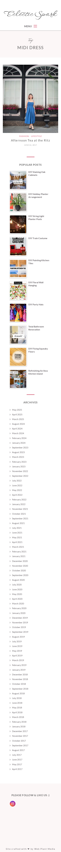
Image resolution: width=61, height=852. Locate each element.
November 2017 (20, 735)
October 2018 (19, 683)
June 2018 (17, 702)
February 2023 (19, 461)
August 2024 (18, 423)
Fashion (24, 136)
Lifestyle (36, 136)
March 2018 (18, 717)
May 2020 (17, 594)
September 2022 (20, 475)
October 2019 (19, 627)
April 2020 (17, 598)
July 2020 (17, 584)
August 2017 (18, 750)
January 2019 (18, 669)
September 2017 (20, 745)
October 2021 (19, 513)
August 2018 (18, 693)
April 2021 (17, 542)
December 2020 (20, 561)
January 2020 (18, 613)
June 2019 (17, 646)
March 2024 (18, 433)
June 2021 (17, 532)
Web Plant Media (44, 849)
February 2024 (19, 438)
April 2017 (17, 769)
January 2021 (18, 556)
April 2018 (17, 712)
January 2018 (18, 726)
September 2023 (20, 447)
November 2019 (20, 622)
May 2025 (17, 409)
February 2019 (19, 665)
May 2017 (17, 764)
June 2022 (17, 485)
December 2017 (20, 731)
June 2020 (17, 589)
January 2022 (18, 504)
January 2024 (18, 442)
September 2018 (20, 688)
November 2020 (20, 565)
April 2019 (17, 655)
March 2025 (18, 419)
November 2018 (20, 679)
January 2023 (18, 466)
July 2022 (17, 480)
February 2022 (19, 499)
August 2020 (18, 579)
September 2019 (20, 631)
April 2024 (17, 428)
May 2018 (17, 707)
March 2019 (18, 660)
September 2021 (20, 518)
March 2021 (18, 546)
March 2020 (18, 603)
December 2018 (20, 674)
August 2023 (18, 452)
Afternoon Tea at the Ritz (30, 140)
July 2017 (17, 754)
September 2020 (20, 575)
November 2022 (20, 471)
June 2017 (17, 759)
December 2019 (20, 617)
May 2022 (17, 490)
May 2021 (17, 537)
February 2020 (19, 608)
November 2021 (20, 508)
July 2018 (17, 698)
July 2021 (17, 527)
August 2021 (18, 523)
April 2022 (17, 494)
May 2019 (17, 650)
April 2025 (17, 414)
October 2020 (19, 570)
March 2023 (18, 456)
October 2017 (19, 740)
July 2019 (17, 641)
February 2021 (19, 551)
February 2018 (19, 721)
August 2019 (18, 636)
